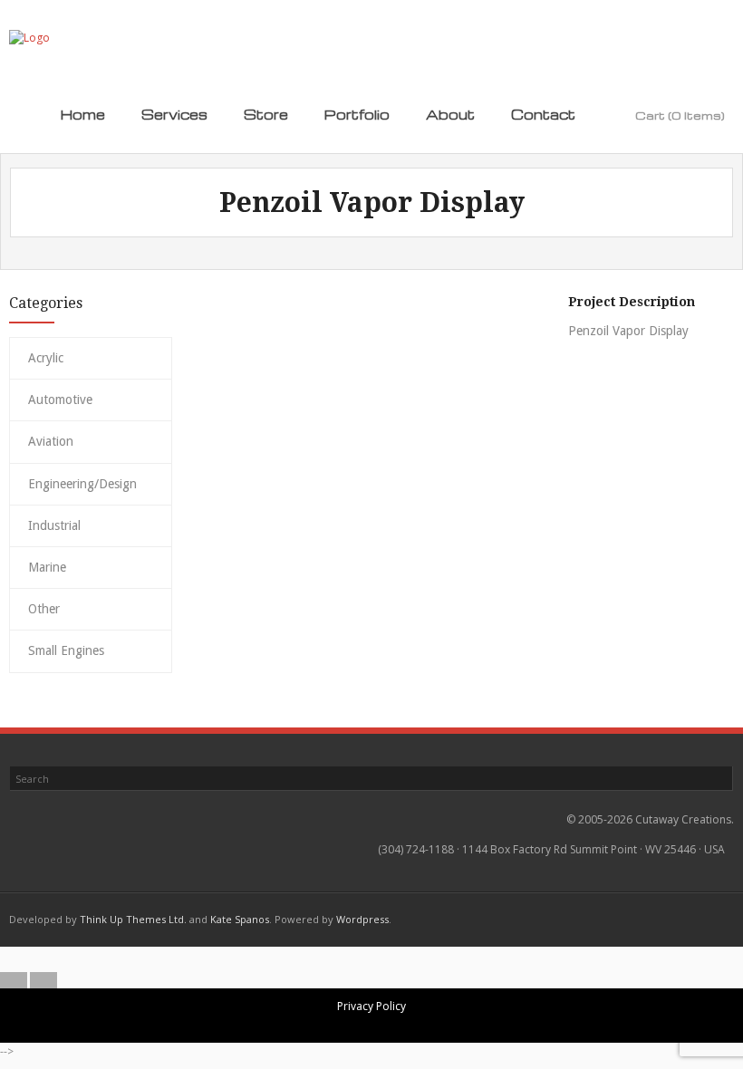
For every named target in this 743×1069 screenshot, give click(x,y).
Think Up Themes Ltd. (133, 919)
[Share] (386, 959)
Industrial (54, 525)
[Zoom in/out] (327, 959)
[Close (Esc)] (416, 959)
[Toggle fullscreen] (357, 959)
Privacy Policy (371, 1006)
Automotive (60, 399)
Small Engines (66, 650)
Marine (47, 567)
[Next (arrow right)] (43, 980)
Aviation (50, 441)
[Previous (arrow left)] (13, 980)
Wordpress (362, 919)
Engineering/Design (82, 484)
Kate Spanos (239, 919)
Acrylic (45, 358)
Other (44, 609)
